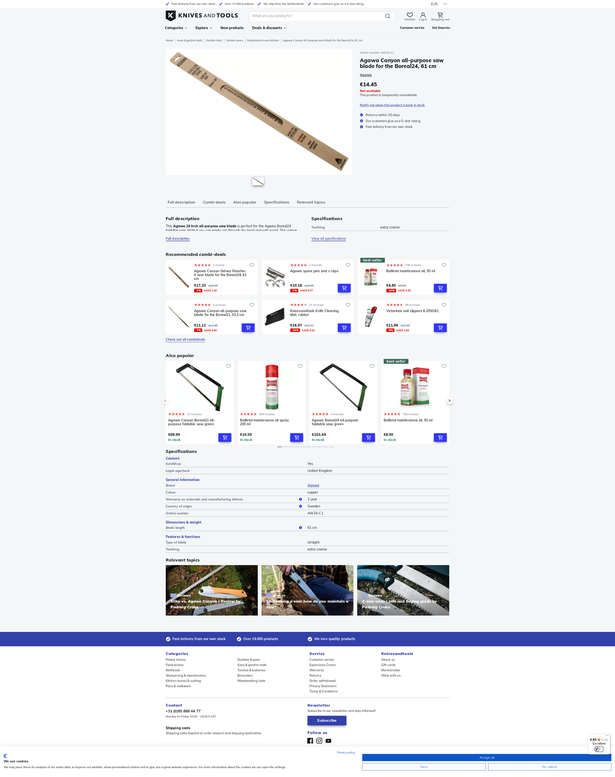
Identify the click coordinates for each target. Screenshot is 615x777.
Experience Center (322, 665)
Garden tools (214, 40)
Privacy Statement (323, 686)
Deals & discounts (267, 28)
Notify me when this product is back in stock (392, 105)
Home (169, 40)
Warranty (316, 670)
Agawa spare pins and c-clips (314, 271)
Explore (202, 28)
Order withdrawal (322, 681)
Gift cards (388, 665)
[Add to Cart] (344, 288)
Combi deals (214, 202)
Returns (315, 675)
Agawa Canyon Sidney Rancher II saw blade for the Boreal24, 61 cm (220, 275)
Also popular (244, 202)
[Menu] (607, 737)
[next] (441, 401)
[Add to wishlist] (251, 265)
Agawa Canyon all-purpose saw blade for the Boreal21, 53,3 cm (220, 313)
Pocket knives (175, 659)
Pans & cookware (178, 686)
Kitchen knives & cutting (183, 681)
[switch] (599, 749)
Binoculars (245, 675)
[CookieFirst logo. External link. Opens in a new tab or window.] (5, 756)
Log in (423, 19)
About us (388, 659)
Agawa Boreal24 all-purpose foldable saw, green (335, 422)
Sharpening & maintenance (186, 675)
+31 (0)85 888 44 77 (183, 711)
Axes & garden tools (189, 40)
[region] (259, 118)
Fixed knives (175, 665)
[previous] (173, 401)
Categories (174, 28)
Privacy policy (346, 752)
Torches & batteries (251, 670)
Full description (181, 202)
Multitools (173, 670)
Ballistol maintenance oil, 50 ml (410, 271)
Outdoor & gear (248, 659)
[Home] (202, 14)
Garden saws (234, 40)
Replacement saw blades (263, 40)
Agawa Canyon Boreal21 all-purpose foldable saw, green (191, 422)
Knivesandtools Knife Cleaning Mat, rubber (314, 313)
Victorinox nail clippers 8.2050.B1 (412, 311)
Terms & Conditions (323, 691)
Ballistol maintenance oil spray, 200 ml (264, 422)
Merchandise (390, 670)
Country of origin (179, 506)
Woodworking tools (251, 681)
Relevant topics (311, 202)
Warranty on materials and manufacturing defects (204, 499)
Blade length (175, 528)
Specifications (276, 202)
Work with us (390, 675)
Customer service (321, 659)
